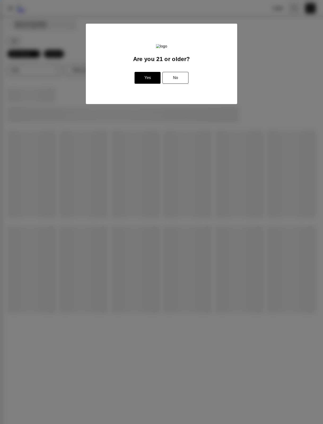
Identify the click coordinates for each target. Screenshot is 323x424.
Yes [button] (147, 78)
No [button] (175, 78)
